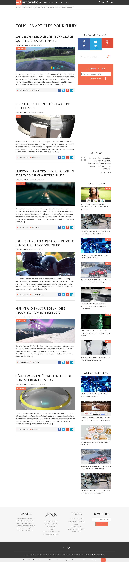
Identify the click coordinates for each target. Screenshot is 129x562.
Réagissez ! (36, 90)
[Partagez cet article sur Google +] (67, 90)
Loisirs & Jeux (21, 321)
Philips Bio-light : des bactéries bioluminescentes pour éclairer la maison (95, 333)
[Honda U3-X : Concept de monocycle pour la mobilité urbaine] (96, 348)
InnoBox (59, 2)
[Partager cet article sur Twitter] (63, 90)
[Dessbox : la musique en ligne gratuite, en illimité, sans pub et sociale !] (96, 194)
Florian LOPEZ (23, 45)
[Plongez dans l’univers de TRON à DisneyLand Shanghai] (96, 246)
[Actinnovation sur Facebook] (99, 2)
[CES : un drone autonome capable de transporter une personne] (96, 221)
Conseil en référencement (51, 531)
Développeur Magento (51, 534)
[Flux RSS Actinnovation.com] (111, 2)
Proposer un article (51, 521)
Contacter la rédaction (51, 524)
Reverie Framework (97, 554)
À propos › (95, 560)
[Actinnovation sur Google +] (107, 2)
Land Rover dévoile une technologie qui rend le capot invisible (44, 39)
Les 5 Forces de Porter (76, 529)
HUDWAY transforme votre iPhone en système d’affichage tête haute (45, 173)
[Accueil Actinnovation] (28, 2)
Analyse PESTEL (76, 527)
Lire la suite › (24, 90)
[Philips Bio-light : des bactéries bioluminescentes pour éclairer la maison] (96, 321)
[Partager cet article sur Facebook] (59, 90)
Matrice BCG (76, 532)
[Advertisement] (64, 15)
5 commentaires (38, 295)
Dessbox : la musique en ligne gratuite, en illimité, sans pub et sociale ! (94, 206)
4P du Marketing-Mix (76, 519)
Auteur (51, 529)
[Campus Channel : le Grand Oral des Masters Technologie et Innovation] (96, 408)
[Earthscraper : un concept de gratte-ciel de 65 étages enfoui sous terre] (96, 294)
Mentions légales (65, 548)
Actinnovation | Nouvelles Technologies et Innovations (42, 7)
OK (103, 560)
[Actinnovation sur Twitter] (103, 2)
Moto (18, 116)
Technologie (21, 388)
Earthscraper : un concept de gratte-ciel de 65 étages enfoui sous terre (94, 306)
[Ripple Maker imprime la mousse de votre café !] (96, 432)
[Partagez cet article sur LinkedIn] (71, 90)
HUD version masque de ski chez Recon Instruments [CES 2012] (40, 310)
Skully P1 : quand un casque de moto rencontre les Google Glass (45, 243)
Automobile (21, 49)
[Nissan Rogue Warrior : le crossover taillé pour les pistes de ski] (96, 270)
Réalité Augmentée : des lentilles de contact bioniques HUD (44, 378)
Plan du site (51, 526)
